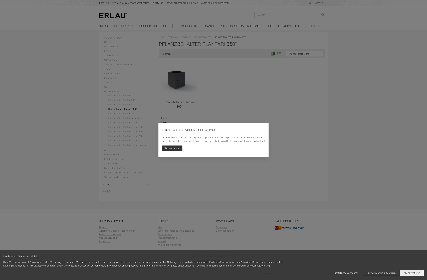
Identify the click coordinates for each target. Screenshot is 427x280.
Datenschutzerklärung (258, 265)
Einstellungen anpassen (346, 272)
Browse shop (172, 148)
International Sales (171, 141)
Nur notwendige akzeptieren (381, 272)
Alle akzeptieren (412, 272)
